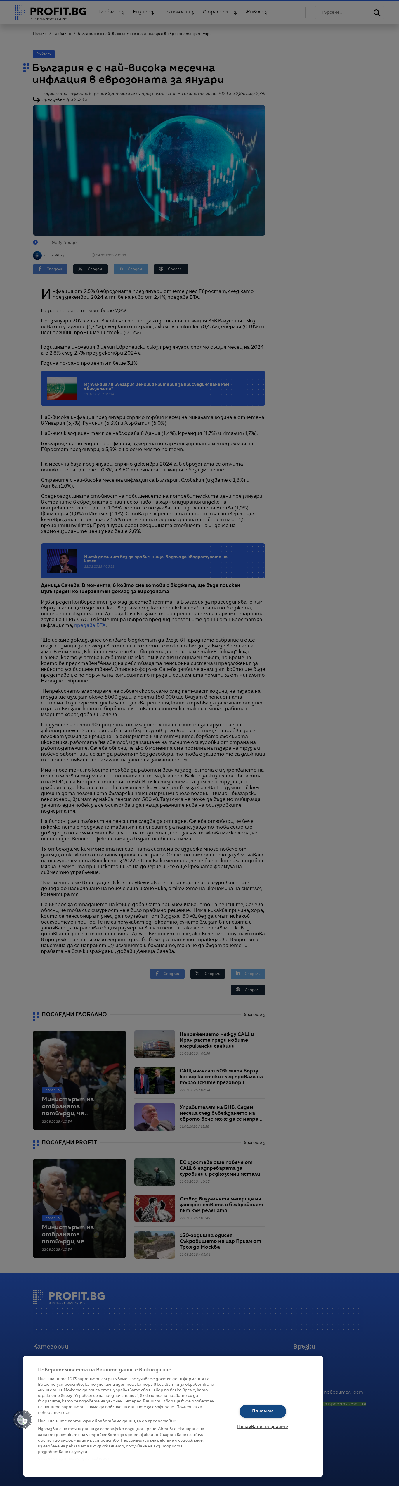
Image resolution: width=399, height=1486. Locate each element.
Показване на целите (262, 1427)
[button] (22, 1419)
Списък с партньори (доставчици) (73, 1459)
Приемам (263, 1411)
